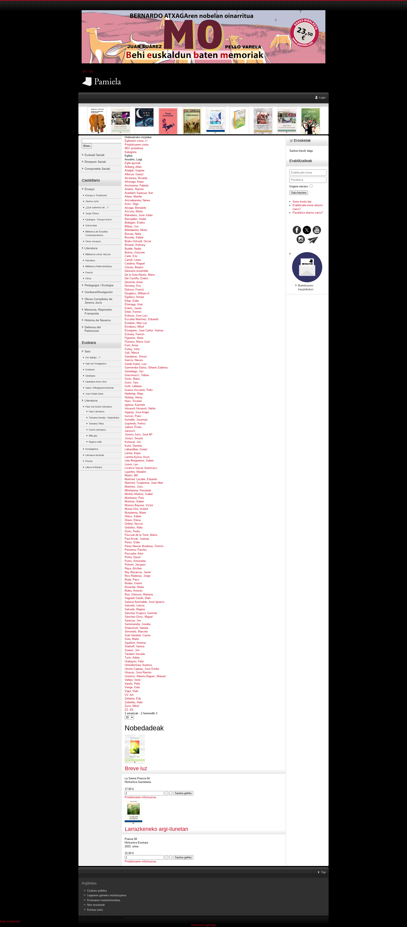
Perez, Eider (132, 542)
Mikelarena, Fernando (138, 490)
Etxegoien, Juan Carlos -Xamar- (144, 330)
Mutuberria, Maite (135, 512)
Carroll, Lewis (133, 259)
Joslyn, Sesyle (134, 438)
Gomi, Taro (131, 382)
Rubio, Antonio (133, 590)
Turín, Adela (132, 657)
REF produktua (134, 148)
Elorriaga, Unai (134, 304)
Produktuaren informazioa (140, 797)
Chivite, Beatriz (134, 267)
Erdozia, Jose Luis (136, 315)
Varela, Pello (132, 683)
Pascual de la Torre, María (141, 534)
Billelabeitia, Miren (136, 230)
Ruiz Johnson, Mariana (139, 594)
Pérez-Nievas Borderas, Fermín (144, 546)
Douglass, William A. (137, 293)
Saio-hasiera (298, 192)
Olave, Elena (133, 520)
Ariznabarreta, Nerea (137, 200)
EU (91, 71)
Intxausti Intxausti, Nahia (140, 408)
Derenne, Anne (134, 282)
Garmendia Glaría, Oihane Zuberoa (146, 367)
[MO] (203, 62)
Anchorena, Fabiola (136, 185)
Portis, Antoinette (135, 561)
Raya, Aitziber (133, 568)
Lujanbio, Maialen (135, 471)
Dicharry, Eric (133, 285)
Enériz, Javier (133, 308)
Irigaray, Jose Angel (137, 412)
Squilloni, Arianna (135, 642)
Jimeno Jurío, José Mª (138, 434)
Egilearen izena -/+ (136, 140)
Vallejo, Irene (133, 679)
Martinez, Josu (134, 486)
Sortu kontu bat (302, 201)
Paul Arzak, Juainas (137, 538)
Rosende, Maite (134, 587)
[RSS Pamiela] (301, 242)
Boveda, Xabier (134, 237)
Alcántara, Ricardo (136, 178)
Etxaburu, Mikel (134, 326)
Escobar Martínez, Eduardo (141, 319)
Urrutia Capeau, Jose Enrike (142, 668)
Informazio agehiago (203, 925)
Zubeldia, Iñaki (134, 702)
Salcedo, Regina (135, 609)
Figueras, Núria (134, 337)
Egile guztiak (133, 163)
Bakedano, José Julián (139, 215)
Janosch (130, 430)
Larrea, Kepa (132, 453)
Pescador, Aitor (134, 553)
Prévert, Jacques (135, 564)
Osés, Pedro (132, 531)
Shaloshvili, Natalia (136, 628)
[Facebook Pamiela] (297, 233)
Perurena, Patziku (136, 549)
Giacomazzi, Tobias (137, 375)
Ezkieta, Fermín (134, 334)
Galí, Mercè (132, 352)
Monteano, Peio (134, 497)
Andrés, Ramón (134, 189)
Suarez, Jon (132, 650)
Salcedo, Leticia (134, 605)
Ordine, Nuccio (134, 523)
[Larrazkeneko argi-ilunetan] (133, 823)
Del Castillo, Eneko (136, 278)
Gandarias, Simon (136, 356)
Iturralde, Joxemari (136, 419)
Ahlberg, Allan (133, 166)
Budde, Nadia (133, 248)
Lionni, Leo (131, 464)
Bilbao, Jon (131, 226)
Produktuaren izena (136, 144)
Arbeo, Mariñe (133, 196)
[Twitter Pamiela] (321, 233)
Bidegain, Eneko (135, 222)
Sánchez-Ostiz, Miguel (139, 616)
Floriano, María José (137, 341)
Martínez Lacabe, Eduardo (141, 479)
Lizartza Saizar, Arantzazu (141, 468)
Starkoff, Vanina (134, 646)
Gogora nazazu (298, 186)
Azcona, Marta (134, 211)
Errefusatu (13, 921)
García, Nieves (134, 360)
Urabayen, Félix (134, 661)
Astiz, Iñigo (132, 204)
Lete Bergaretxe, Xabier (139, 460)
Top (323, 872)
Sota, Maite (132, 639)
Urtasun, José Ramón (138, 672)
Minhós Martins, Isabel (139, 494)
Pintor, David (132, 557)
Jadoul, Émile (133, 427)
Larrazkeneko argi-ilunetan (156, 829)
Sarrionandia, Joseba (138, 624)
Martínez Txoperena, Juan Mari (144, 482)
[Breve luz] (135, 762)
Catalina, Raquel (135, 263)
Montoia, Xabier (134, 501)
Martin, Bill (131, 475)
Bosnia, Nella (133, 233)
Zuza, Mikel (132, 705)
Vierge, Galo (132, 687)
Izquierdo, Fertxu (135, 423)
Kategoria (130, 152)
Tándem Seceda (135, 654)
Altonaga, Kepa (134, 181)
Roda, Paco (132, 579)
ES (85, 71)
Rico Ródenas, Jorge (137, 575)
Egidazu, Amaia (134, 297)
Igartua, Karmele (135, 404)
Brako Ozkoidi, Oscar (138, 241)
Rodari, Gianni (133, 583)
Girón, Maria (132, 378)
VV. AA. (129, 694)
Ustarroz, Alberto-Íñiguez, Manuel (145, 676)
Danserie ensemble (136, 270)
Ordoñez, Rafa (133, 527)
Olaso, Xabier (133, 516)
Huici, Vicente (133, 401)
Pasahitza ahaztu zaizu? (308, 212)
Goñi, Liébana (133, 386)
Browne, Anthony (135, 244)
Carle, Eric (131, 256)
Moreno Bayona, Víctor (139, 505)
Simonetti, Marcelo (136, 631)
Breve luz (136, 768)
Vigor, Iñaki (131, 691)
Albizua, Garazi (134, 174)
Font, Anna (131, 345)
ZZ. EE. (129, 709)
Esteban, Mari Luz (136, 323)
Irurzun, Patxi (133, 416)
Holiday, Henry (133, 397)
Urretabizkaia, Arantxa (138, 665)
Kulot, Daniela (133, 445)
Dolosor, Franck (134, 289)
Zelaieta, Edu (133, 698)
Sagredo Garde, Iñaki (138, 598)
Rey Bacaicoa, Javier (138, 572)
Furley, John (132, 349)
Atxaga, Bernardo (135, 207)
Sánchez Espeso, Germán (141, 613)
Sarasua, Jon (133, 620)
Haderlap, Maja (134, 393)
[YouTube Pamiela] (317, 233)
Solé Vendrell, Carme (138, 635)
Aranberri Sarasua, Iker (139, 193)
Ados (3, 921)
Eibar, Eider (132, 300)
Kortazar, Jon (133, 441)
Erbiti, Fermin (133, 311)
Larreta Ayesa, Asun (137, 457)
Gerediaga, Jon (134, 371)
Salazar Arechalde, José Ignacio (144, 601)
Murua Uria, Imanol (136, 508)
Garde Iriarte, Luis (136, 364)
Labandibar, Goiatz (136, 449)
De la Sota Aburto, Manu (140, 274)
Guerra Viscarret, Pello (139, 390)
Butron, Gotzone (135, 252)
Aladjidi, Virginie (134, 170)
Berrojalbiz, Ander (135, 219)
